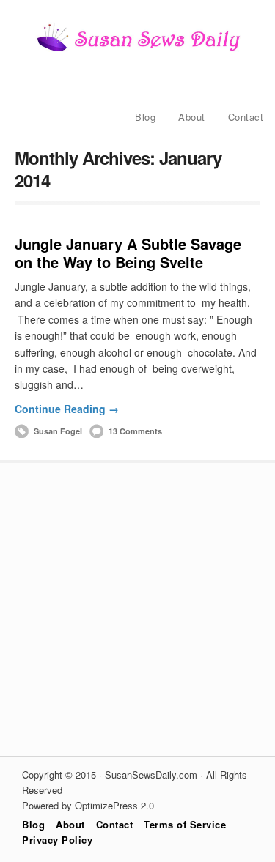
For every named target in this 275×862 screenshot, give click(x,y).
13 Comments (135, 431)
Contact (246, 117)
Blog (145, 117)
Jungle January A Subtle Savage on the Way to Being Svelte (128, 252)
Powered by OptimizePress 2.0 (88, 805)
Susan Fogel (58, 431)
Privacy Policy (57, 840)
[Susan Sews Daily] (138, 49)
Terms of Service (185, 824)
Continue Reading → (67, 408)
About (191, 117)
